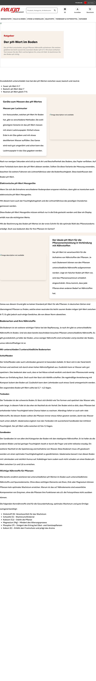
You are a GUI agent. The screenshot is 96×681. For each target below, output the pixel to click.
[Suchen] (54, 10)
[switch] (89, 2)
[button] (65, 10)
